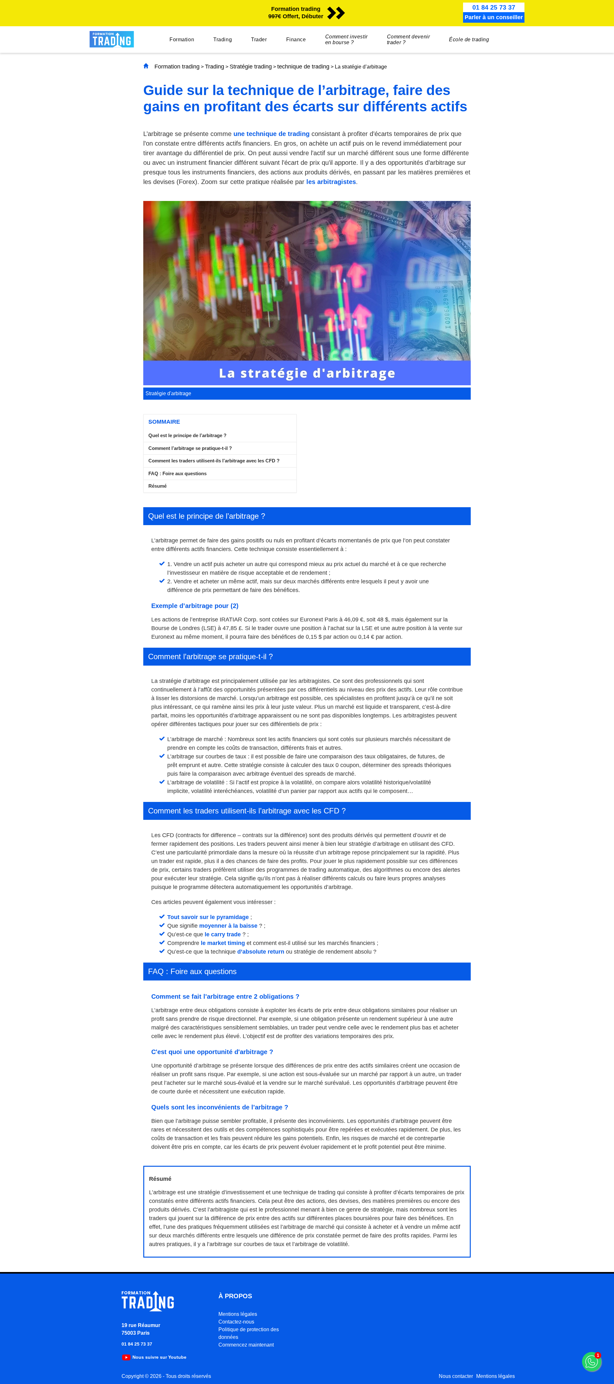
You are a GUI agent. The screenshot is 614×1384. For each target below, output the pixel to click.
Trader (259, 39)
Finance (296, 39)
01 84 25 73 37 (137, 1344)
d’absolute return (260, 951)
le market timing (223, 943)
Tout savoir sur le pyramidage (208, 917)
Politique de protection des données (248, 1333)
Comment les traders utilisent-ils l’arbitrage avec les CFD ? (213, 460)
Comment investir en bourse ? (346, 39)
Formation (181, 39)
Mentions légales (237, 1314)
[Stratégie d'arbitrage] (307, 383)
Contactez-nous (236, 1321)
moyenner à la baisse (228, 926)
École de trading (469, 39)
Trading (222, 39)
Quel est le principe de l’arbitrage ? (187, 435)
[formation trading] (112, 46)
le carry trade (223, 934)
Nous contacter (456, 1376)
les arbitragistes (331, 181)
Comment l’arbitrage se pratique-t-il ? (190, 448)
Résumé (157, 486)
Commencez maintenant (246, 1345)
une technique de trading (271, 133)
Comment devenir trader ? (408, 39)
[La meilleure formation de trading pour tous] (148, 1309)
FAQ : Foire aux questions (177, 473)
